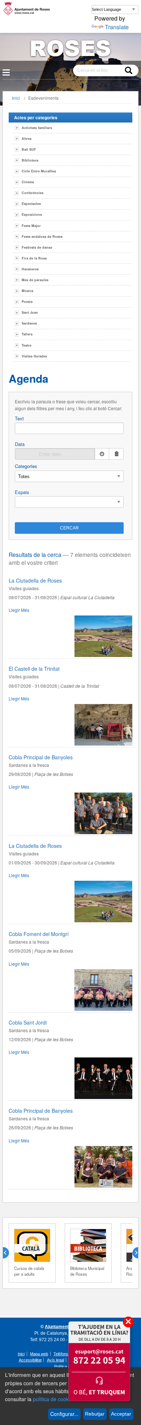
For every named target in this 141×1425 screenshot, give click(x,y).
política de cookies (54, 1399)
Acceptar (121, 1414)
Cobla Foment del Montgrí (39, 933)
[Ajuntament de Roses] (70, 50)
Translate (117, 27)
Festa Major (31, 225)
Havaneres (30, 269)
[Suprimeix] (116, 454)
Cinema (28, 182)
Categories (26, 466)
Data (20, 444)
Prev (8, 1253)
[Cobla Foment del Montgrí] (103, 1009)
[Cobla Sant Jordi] (103, 1097)
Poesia (27, 301)
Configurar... (64, 1413)
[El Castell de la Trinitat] (103, 744)
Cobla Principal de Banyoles (41, 757)
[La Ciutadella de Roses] (103, 655)
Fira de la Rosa (34, 258)
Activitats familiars (37, 127)
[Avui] (102, 454)
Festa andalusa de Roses (42, 236)
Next (132, 1253)
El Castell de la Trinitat (34, 668)
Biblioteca (30, 160)
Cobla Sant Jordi (28, 1022)
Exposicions (32, 214)
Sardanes (29, 323)
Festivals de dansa (37, 247)
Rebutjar (94, 1414)
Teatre (26, 345)
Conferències (32, 192)
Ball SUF (29, 149)
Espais (22, 492)
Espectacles (31, 203)
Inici (16, 98)
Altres (26, 138)
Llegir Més (19, 610)
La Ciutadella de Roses (35, 580)
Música (27, 290)
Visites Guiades (34, 356)
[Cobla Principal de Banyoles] (103, 832)
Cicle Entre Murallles (39, 171)
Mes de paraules (35, 280)
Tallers (27, 334)
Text (19, 418)
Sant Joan (30, 312)
